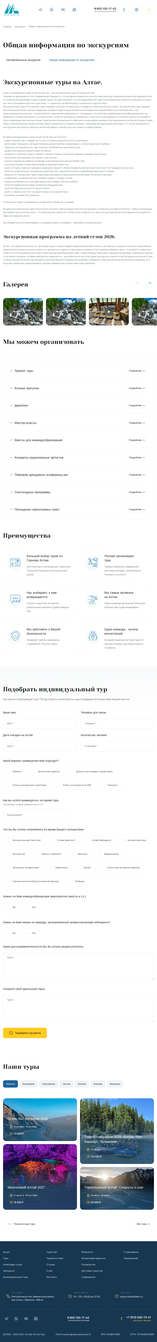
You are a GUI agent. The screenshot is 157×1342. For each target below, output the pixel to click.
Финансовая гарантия (93, 1258)
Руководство (88, 1264)
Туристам (51, 1252)
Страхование (131, 1252)
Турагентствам (54, 1258)
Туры (5, 1258)
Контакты (51, 1277)
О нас (49, 1270)
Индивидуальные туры (15, 1277)
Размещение (131, 1258)
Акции (6, 1252)
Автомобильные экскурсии (23, 60)
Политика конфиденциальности (73, 1334)
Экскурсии (20, 26)
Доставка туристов (91, 1270)
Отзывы (50, 1264)
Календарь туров (12, 1264)
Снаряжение (88, 1277)
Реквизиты (87, 1252)
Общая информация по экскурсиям (71, 60)
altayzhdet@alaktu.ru (131, 1296)
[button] (149, 283)
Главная (7, 26)
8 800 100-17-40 (105, 8)
